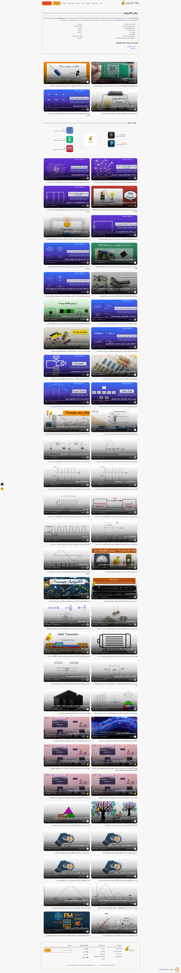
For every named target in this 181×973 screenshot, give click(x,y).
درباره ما (64, 3)
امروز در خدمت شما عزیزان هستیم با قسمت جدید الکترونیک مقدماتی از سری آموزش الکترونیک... (68, 629)
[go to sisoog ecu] (63, 130)
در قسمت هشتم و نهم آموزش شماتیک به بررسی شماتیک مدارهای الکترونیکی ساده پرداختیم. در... (67, 182)
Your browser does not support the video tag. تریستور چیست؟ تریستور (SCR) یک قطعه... (68, 324)
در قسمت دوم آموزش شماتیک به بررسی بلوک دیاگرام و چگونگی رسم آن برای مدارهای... (70, 379)
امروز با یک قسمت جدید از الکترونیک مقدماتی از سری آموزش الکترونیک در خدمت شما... (70, 544)
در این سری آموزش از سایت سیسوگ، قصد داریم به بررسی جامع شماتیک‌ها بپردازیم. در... (69, 406)
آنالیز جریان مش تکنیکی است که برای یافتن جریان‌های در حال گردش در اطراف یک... (71, 741)
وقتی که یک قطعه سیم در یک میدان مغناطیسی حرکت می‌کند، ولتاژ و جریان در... (119, 936)
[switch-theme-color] (2, 484)
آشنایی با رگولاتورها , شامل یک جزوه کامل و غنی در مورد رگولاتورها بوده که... (73, 880)
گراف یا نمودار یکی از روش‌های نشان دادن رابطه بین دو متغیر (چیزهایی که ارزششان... (70, 908)
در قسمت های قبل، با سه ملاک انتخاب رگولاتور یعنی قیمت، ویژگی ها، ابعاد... (119, 853)
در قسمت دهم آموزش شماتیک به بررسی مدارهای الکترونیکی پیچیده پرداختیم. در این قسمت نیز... (115, 182)
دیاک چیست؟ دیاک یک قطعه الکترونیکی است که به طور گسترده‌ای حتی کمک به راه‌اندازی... (69, 86)
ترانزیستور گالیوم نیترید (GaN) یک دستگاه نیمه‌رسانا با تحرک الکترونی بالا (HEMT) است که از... (68, 656)
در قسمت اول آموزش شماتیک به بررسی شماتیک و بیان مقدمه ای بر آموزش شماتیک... (117, 406)
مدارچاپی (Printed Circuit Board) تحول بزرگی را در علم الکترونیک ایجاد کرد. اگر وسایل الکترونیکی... (114, 86)
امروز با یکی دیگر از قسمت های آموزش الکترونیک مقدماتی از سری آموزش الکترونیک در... (70, 684)
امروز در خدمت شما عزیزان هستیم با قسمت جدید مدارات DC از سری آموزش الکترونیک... (69, 768)
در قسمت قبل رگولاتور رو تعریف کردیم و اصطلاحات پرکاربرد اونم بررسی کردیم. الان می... (117, 880)
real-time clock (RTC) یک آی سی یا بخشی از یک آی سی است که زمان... (120, 825)
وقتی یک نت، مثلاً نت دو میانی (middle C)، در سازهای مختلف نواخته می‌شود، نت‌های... (117, 908)
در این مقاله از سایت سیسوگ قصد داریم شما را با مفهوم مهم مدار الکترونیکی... (119, 113)
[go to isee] (63, 139)
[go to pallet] (63, 148)
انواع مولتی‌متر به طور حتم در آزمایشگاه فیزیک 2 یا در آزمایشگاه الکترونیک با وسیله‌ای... (70, 351)
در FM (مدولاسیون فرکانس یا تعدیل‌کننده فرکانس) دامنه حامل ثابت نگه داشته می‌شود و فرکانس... (67, 936)
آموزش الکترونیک (121, 20)
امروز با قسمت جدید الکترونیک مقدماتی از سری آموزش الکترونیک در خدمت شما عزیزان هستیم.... (115, 713)
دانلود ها (88, 3)
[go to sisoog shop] (116, 135)
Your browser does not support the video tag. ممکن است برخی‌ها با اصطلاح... (118, 296)
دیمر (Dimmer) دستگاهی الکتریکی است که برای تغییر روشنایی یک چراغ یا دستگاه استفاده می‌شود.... (67, 434)
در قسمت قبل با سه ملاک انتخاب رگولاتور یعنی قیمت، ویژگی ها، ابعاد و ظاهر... (72, 853)
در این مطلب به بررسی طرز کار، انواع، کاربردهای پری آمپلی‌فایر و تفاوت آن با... (120, 601)
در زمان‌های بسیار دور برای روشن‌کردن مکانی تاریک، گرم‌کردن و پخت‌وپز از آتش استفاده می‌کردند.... (68, 239)
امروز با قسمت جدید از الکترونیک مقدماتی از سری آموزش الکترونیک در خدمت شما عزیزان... (116, 629)
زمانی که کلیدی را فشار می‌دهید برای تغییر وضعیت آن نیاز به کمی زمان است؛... (119, 434)
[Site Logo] (130, 3)
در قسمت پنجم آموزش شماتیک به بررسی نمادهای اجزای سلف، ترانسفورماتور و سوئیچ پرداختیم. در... (67, 296)
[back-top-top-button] (2, 488)
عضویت (47, 950)
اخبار (83, 3)
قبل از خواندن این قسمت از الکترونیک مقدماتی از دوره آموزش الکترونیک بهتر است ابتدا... (117, 656)
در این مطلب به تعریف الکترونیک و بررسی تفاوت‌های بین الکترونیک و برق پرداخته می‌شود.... (69, 601)
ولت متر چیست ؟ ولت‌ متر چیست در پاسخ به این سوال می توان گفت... (121, 572)
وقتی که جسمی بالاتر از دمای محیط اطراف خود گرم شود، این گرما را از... (74, 713)
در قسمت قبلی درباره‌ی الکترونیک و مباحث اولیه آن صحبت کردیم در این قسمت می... (70, 825)
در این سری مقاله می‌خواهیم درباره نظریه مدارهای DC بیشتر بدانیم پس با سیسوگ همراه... (69, 798)
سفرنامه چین (71, 3)
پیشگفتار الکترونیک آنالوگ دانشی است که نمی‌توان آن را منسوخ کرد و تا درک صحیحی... (117, 741)
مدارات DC (133, 48)
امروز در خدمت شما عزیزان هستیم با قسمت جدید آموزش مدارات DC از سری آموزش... (117, 798)
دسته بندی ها (95, 3)
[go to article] (114, 73)
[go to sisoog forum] (117, 143)
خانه (101, 3)
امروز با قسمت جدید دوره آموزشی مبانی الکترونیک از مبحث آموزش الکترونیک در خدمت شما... (116, 462)
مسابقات (78, 3)
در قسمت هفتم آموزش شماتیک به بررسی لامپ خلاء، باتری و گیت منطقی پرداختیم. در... (117, 239)
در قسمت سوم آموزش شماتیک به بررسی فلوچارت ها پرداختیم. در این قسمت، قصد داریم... (116, 351)
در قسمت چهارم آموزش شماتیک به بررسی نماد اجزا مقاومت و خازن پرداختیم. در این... (117, 324)
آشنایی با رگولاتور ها (131, 46)
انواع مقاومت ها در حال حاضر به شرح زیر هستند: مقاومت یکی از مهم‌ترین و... (119, 379)
